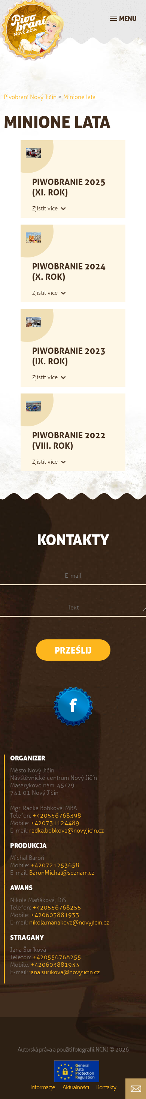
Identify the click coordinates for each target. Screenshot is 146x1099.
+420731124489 (55, 823)
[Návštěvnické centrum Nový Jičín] (32, 57)
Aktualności (76, 1087)
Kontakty (106, 1087)
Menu (128, 19)
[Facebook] (73, 707)
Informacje (42, 1087)
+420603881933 (55, 915)
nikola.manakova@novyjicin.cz (69, 922)
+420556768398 (57, 815)
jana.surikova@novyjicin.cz (64, 972)
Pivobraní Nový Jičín (30, 97)
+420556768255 (57, 907)
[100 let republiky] (76, 1072)
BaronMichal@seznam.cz (61, 872)
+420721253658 (55, 865)
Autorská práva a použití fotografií (56, 1049)
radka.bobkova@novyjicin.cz (66, 830)
